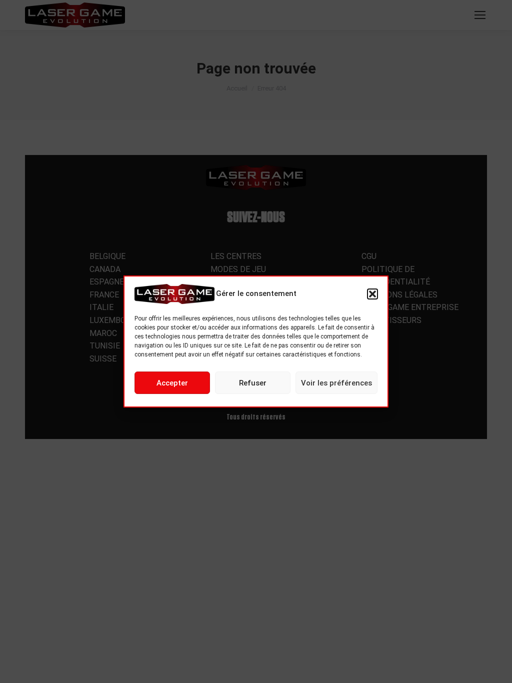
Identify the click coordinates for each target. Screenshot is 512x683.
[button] (373, 294)
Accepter (172, 383)
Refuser (252, 383)
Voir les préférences (336, 383)
